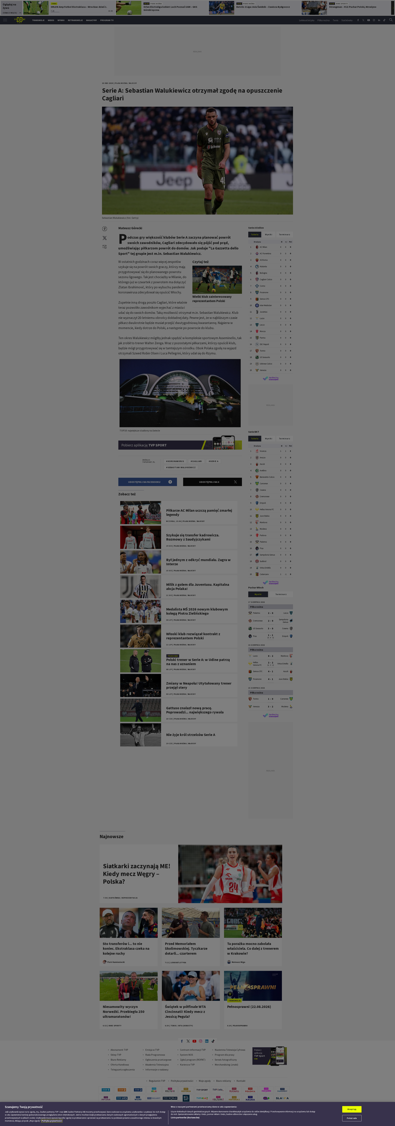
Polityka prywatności (52, 1121)
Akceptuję (351, 1109)
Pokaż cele (352, 1118)
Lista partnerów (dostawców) (185, 1117)
